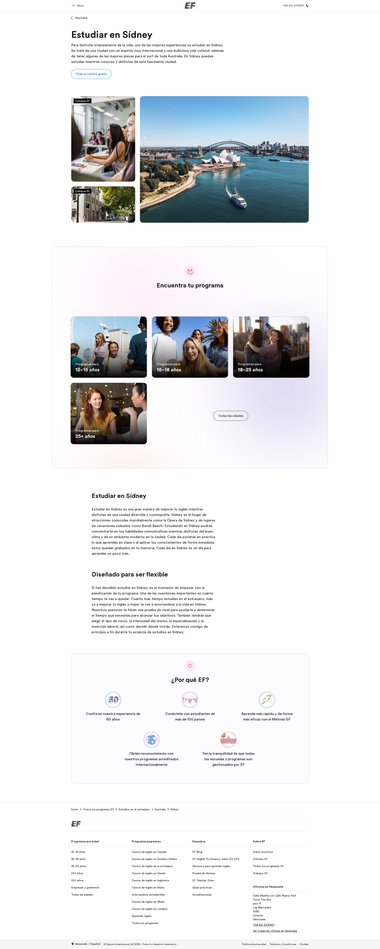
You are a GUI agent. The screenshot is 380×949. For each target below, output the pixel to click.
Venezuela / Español (87, 943)
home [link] (74, 809)
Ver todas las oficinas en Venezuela (275, 930)
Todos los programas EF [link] (98, 809)
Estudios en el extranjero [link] (134, 809)
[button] (78, 5)
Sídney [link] (174, 809)
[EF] (190, 5)
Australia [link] (160, 809)
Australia (81, 17)
